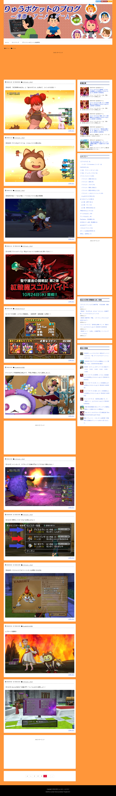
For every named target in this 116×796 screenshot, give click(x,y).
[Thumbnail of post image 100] (39, 540)
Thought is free (67, 791)
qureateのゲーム (86, 225)
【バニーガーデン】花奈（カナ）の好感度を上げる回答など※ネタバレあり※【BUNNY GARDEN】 (99, 117)
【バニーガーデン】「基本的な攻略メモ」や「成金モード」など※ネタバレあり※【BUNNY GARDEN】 (99, 130)
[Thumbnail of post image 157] (39, 278)
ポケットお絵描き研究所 (87, 231)
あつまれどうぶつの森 (87, 199)
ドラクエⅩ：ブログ (28, 82)
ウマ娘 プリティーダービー (89, 170)
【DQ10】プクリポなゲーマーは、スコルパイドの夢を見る (23, 143)
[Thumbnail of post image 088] (39, 396)
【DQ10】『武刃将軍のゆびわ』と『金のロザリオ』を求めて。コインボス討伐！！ (30, 87)
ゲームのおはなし (86, 213)
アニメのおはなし (85, 216)
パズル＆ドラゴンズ (20, 308)
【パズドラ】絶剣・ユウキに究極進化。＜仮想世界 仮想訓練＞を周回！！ (28, 314)
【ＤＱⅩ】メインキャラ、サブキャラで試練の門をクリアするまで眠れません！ (29, 464)
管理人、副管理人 (85, 233)
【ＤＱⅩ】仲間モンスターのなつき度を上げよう (20, 520)
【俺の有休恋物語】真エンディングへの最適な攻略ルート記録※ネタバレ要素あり (99, 143)
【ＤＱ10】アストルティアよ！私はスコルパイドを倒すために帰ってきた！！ (29, 251)
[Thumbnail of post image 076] (39, 596)
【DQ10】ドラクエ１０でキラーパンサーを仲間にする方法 (23, 570)
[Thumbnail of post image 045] (39, 339)
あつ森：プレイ (86, 205)
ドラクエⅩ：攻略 (87, 181)
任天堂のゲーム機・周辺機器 (88, 222)
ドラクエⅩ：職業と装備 (88, 187)
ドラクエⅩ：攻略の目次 (88, 179)
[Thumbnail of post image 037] (39, 710)
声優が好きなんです (86, 210)
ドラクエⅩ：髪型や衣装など (90, 190)
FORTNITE (84, 167)
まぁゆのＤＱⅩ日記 (20, 367)
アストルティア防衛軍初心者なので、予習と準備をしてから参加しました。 (28, 372)
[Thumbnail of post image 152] (39, 165)
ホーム (7, 48)
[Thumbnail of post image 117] (39, 655)
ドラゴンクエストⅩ (87, 176)
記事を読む (71, 131)
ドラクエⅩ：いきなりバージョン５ (92, 193)
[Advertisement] (58, 66)
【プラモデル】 (85, 161)
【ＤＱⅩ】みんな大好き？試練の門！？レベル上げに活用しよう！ (25, 687)
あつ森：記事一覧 (87, 202)
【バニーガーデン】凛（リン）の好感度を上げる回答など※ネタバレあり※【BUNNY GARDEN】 (99, 104)
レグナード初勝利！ (11, 631)
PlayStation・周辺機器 (87, 219)
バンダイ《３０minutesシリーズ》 (91, 164)
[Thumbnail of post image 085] (39, 219)
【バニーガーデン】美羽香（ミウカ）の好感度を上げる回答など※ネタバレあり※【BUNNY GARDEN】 (99, 91)
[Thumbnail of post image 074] (39, 487)
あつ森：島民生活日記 (88, 207)
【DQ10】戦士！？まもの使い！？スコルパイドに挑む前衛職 (24, 196)
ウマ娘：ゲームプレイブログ (88, 173)
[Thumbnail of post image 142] (39, 111)
